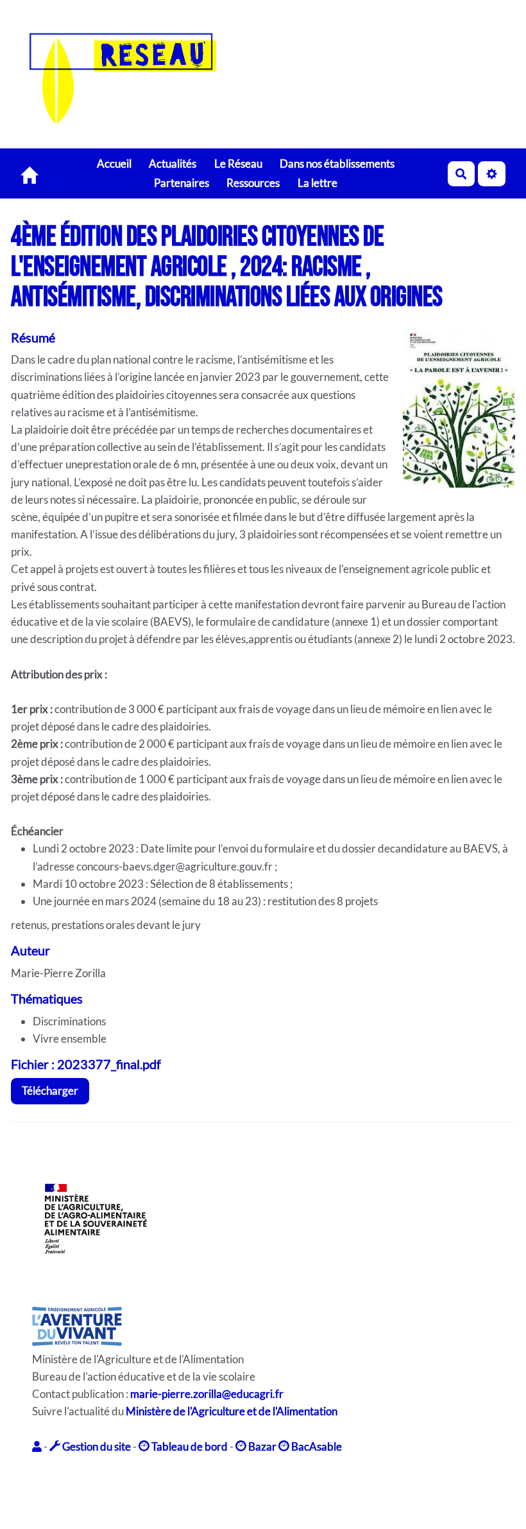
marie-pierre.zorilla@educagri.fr (207, 1394)
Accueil (114, 163)
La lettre (317, 183)
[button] (38, 1446)
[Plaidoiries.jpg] (452, 413)
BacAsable (315, 1446)
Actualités (172, 163)
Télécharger (50, 1090)
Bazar (261, 1446)
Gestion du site (95, 1446)
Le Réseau (238, 163)
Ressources (253, 183)
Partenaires (181, 183)
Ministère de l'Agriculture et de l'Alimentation (231, 1411)
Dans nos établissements (337, 163)
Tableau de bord (188, 1446)
